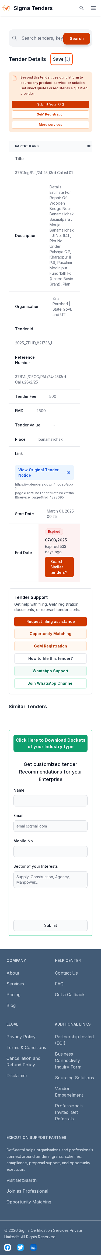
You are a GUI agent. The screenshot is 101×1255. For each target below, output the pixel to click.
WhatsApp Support (50, 671)
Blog (11, 1005)
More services (50, 125)
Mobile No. (23, 841)
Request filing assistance (50, 621)
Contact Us (66, 973)
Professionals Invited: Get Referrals (69, 1112)
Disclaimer (16, 1075)
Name (19, 790)
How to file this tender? (50, 658)
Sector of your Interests (35, 866)
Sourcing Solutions (74, 1077)
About (12, 973)
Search (77, 38)
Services (15, 983)
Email (18, 815)
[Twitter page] (20, 1247)
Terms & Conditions (26, 1047)
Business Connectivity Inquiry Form (68, 1060)
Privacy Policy (21, 1036)
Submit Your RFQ (50, 104)
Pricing (13, 994)
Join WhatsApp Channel (50, 683)
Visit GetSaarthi (21, 1180)
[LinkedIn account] (33, 1247)
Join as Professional (27, 1191)
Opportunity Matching (50, 633)
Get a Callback (70, 994)
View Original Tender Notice (38, 472)
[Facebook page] (7, 1247)
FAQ (59, 983)
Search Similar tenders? (58, 567)
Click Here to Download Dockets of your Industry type (50, 743)
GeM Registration (50, 114)
